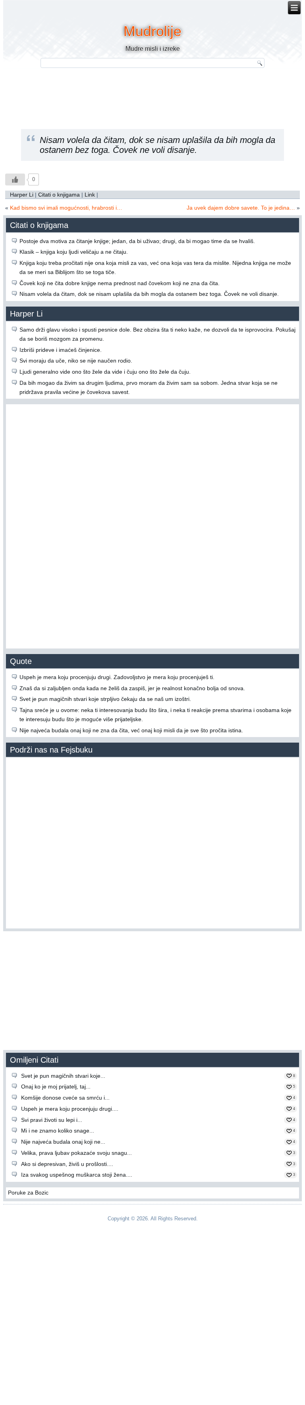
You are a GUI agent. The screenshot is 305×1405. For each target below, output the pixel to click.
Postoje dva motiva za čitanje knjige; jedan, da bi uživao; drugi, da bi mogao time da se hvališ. (137, 241)
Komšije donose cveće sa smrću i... (65, 1097)
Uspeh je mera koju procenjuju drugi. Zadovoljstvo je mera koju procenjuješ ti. (116, 677)
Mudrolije (152, 31)
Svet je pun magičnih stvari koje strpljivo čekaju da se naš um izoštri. (105, 699)
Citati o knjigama (59, 194)
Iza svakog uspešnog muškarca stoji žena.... (76, 1174)
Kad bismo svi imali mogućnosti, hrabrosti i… (66, 208)
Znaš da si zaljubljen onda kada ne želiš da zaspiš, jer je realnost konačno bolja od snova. (132, 688)
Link (90, 194)
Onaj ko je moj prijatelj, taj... (56, 1086)
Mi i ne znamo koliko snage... (57, 1130)
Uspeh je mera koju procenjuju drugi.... (69, 1109)
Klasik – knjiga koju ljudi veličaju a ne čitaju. (73, 252)
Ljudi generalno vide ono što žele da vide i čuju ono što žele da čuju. (105, 372)
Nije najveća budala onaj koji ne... (63, 1142)
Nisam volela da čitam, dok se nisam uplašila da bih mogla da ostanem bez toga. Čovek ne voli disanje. (149, 294)
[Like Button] (15, 179)
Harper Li (21, 194)
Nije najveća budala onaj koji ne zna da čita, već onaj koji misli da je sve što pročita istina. (131, 730)
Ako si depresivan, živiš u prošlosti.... (67, 1164)
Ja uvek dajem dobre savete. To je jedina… (241, 208)
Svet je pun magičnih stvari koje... (63, 1076)
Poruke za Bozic (28, 1192)
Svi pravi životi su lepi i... (51, 1120)
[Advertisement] (152, 93)
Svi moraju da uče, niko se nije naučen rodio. (75, 360)
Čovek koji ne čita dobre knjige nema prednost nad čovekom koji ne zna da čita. (119, 283)
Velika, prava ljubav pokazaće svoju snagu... (76, 1153)
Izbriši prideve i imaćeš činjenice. (60, 350)
